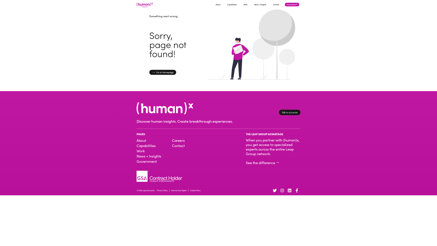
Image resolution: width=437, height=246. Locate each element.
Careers (178, 140)
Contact (276, 4)
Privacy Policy (162, 190)
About (218, 4)
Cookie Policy (195, 190)
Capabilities (232, 4)
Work (245, 4)
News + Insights (260, 4)
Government (147, 161)
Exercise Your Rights (179, 190)
